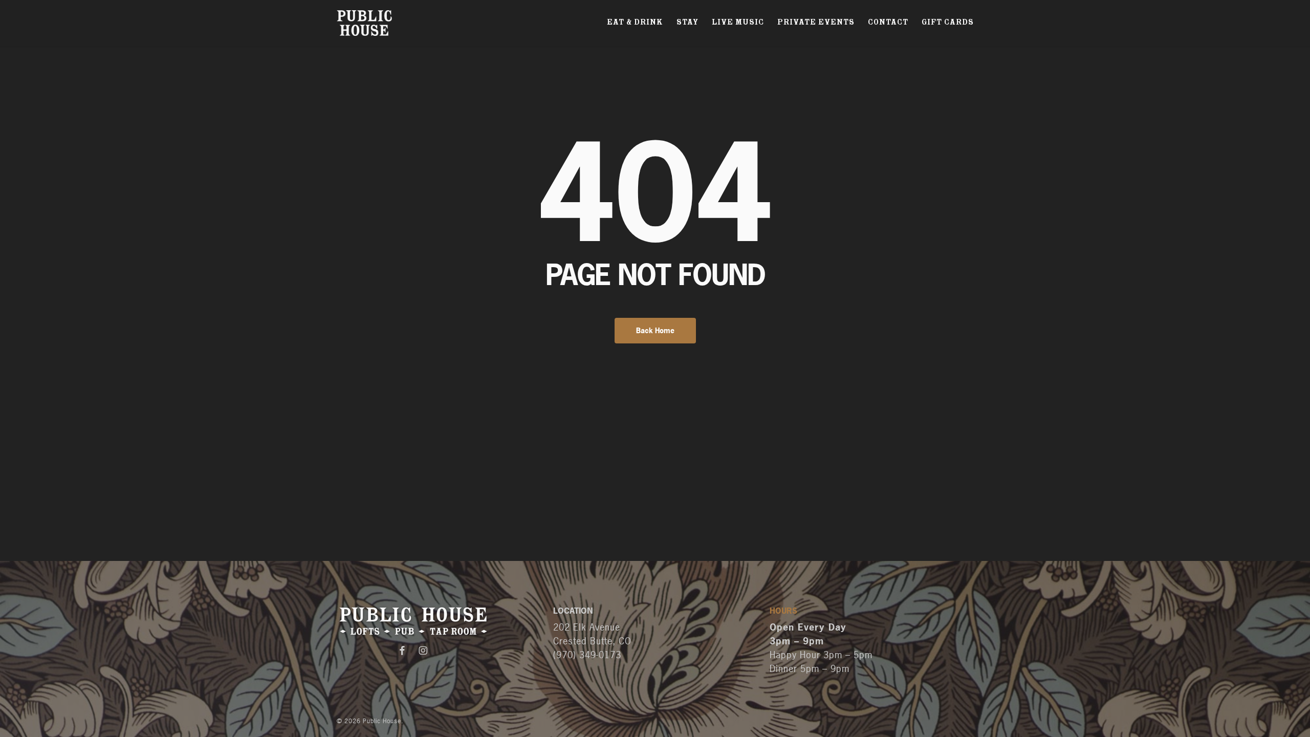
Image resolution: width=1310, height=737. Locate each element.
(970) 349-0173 (587, 654)
